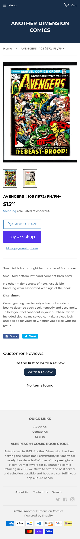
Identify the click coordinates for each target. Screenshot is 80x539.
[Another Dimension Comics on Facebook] (65, 500)
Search (40, 436)
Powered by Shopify (38, 515)
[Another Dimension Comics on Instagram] (72, 500)
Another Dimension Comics (40, 26)
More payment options (22, 248)
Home (7, 48)
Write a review (40, 372)
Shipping (9, 211)
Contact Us (40, 431)
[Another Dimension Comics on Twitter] (58, 500)
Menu (13, 5)
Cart (73, 5)
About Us (40, 426)
